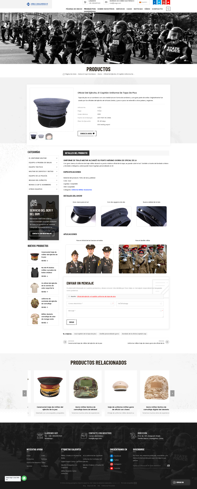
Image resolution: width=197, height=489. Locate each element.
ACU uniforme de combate (93, 455)
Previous (25, 393)
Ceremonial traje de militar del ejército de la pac (49, 254)
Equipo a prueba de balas (40, 162)
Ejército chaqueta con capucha (69, 466)
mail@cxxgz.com (115, 3)
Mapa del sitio (91, 486)
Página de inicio (74, 9)
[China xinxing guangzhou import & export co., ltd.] (37, 4)
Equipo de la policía (38, 176)
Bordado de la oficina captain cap (134, 334)
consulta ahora (86, 133)
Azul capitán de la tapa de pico (85, 334)
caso (129, 9)
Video (43, 462)
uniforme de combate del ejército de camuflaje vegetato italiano (49, 301)
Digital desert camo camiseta (72, 461)
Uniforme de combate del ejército (92, 460)
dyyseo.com (116, 483)
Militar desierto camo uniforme (68, 472)
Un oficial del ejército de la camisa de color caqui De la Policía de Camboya (49, 285)
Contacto (157, 9)
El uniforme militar (37, 158)
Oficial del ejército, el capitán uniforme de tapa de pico (96, 296)
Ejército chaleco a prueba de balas (93, 466)
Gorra (100, 74)
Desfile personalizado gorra (109, 334)
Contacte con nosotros (41, 233)
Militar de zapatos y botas (41, 171)
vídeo (147, 9)
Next (172, 393)
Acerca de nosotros (34, 462)
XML (99, 486)
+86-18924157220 (94, 3)
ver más (43, 261)
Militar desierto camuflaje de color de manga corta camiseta (48, 316)
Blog (84, 486)
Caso (43, 455)
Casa (28, 455)
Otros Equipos (35, 189)
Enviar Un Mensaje (180, 483)
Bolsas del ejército (38, 180)
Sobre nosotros (105, 9)
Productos (90, 9)
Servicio (120, 9)
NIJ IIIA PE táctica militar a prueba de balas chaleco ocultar (48, 270)
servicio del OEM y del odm (41, 212)
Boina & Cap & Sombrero (87, 74)
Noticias (138, 9)
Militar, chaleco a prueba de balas (71, 456)
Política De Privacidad (108, 486)
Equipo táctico (36, 167)
